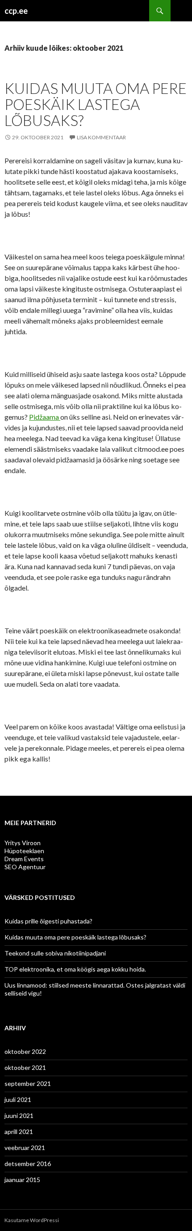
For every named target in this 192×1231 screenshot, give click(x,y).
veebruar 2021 (24, 1147)
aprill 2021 (18, 1131)
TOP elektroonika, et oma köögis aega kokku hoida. (75, 969)
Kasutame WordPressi (31, 1220)
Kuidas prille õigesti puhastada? (48, 921)
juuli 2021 (17, 1099)
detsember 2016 (27, 1163)
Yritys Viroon (22, 842)
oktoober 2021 (25, 1067)
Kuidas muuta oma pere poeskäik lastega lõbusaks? (95, 104)
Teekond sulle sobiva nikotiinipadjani (55, 953)
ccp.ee (16, 11)
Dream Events (24, 859)
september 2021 (27, 1083)
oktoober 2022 (25, 1051)
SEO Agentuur (25, 867)
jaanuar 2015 (22, 1179)
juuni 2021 (18, 1115)
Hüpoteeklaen (24, 850)
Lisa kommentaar (101, 137)
